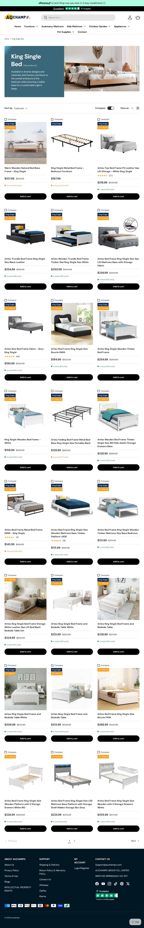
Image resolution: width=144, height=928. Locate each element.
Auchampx (15, 918)
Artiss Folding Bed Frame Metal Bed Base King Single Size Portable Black (71, 441)
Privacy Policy (11, 870)
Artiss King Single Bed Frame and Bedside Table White (69, 625)
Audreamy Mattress (52, 26)
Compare (100, 108)
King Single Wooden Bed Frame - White (22, 441)
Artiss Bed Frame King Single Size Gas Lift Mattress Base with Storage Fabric (118, 262)
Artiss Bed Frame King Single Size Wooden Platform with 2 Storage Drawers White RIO (22, 804)
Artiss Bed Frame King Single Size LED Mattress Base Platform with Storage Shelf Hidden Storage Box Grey (71, 804)
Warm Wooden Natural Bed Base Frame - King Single (22, 170)
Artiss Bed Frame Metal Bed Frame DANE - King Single (23, 531)
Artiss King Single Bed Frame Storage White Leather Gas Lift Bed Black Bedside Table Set (25, 627)
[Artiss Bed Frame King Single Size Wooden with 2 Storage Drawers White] (118, 776)
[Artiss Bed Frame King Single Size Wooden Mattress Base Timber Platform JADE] (72, 505)
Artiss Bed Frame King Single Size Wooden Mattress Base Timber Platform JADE (69, 533)
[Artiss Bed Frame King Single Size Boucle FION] (118, 689)
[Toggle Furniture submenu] (37, 26)
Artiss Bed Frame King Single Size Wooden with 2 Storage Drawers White (115, 804)
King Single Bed (18, 39)
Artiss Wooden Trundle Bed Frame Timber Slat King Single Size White (70, 260)
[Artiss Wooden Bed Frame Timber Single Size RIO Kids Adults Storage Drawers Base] (118, 415)
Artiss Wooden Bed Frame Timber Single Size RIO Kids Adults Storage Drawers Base (116, 443)
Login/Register (81, 868)
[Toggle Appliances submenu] (128, 26)
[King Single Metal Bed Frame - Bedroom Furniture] (72, 143)
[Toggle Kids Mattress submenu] (84, 26)
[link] (35, 841)
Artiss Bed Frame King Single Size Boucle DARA (69, 350)
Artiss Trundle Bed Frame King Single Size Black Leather (24, 260)
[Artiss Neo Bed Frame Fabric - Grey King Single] (25, 324)
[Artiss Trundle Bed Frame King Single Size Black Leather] (25, 234)
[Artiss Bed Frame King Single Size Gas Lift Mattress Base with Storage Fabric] (118, 234)
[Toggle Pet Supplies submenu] (73, 32)
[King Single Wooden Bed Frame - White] (25, 415)
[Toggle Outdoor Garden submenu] (109, 26)
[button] (138, 17)
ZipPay (42, 890)
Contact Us (45, 879)
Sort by (8, 108)
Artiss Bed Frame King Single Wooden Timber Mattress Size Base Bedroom (118, 531)
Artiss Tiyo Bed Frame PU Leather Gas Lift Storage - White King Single (118, 170)
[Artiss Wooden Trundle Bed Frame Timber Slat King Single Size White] (72, 234)
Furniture (29, 26)
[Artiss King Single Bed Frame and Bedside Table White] (72, 599)
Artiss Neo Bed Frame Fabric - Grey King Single (24, 350)
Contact (82, 31)
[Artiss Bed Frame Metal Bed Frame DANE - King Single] (25, 505)
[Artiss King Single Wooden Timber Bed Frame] (118, 324)
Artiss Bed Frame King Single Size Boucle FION (115, 716)
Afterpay (44, 885)
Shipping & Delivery (49, 864)
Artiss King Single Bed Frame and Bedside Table (115, 625)
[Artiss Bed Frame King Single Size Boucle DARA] (72, 324)
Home (17, 26)
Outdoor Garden (98, 26)
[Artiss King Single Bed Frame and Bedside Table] (118, 599)
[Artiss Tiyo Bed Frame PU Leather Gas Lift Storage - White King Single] (118, 143)
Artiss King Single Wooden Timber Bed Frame (116, 350)
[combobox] (78, 17)
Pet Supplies (64, 31)
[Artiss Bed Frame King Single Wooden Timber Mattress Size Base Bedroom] (118, 505)
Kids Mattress (74, 26)
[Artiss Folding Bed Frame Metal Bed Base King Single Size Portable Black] (72, 415)
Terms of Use (11, 876)
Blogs (7, 881)
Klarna (42, 896)
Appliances (120, 26)
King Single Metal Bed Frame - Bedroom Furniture (67, 170)
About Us (9, 864)
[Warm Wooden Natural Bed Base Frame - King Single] (25, 143)
